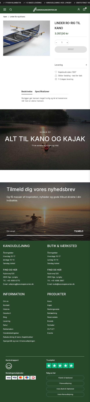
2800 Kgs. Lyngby (10, 277)
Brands (50, 321)
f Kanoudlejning (65, 383)
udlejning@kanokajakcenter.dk (21, 284)
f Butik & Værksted (65, 378)
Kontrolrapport (12, 360)
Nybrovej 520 (8, 273)
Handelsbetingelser (11, 333)
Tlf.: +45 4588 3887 (55, 280)
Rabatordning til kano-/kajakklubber (18, 337)
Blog (5, 317)
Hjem (5, 17)
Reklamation (8, 329)
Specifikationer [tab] (42, 91)
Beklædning (52, 313)
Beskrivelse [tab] (27, 91)
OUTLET (51, 329)
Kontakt (6, 305)
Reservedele (52, 317)
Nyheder (51, 325)
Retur (5, 325)
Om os (5, 301)
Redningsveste (53, 309)
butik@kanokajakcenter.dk (64, 284)
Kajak (49, 305)
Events (50, 333)
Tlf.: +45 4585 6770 (11, 280)
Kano (49, 301)
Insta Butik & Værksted (65, 389)
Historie (6, 309)
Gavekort (7, 313)
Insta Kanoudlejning (65, 394)
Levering (6, 321)
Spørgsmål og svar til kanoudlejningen (19, 341)
